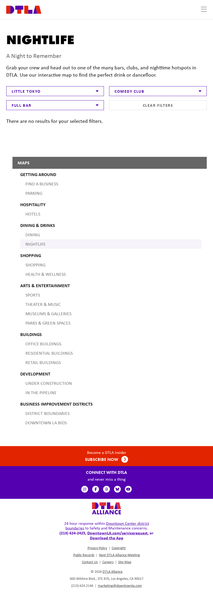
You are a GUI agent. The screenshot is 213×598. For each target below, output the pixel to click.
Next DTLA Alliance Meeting (119, 555)
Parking (33, 193)
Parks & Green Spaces (47, 323)
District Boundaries (47, 413)
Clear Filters (158, 105)
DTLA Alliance (113, 571)
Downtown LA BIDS (46, 423)
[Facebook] (95, 489)
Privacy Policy (97, 548)
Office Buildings (43, 344)
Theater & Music (43, 304)
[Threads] (106, 489)
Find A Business (41, 184)
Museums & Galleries (48, 314)
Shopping (35, 265)
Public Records (83, 555)
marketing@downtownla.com (120, 585)
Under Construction (48, 383)
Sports (32, 295)
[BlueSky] (117, 489)
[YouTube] (128, 489)
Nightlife (35, 244)
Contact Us (90, 562)
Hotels (32, 214)
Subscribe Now (102, 459)
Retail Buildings (43, 362)
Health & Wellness (45, 274)
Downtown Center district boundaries (107, 526)
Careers (108, 562)
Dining (32, 235)
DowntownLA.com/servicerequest (117, 533)
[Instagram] (84, 489)
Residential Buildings (49, 353)
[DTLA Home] (23, 9)
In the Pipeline (41, 392)
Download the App (106, 538)
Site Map (124, 562)
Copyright (119, 548)
